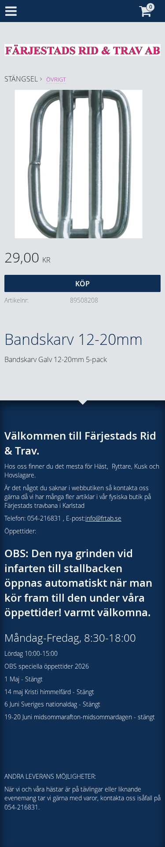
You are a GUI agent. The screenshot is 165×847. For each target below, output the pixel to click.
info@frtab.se (103, 518)
